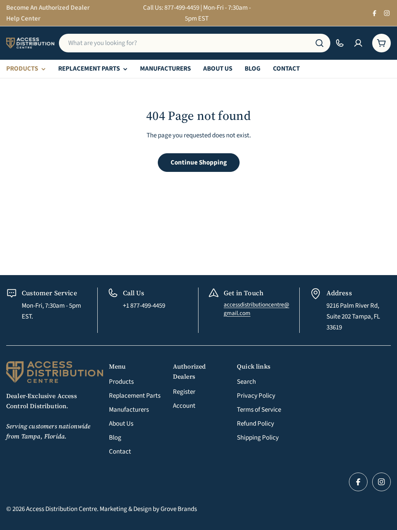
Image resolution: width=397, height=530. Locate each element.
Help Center (23, 18)
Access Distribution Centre (61, 509)
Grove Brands (179, 509)
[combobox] (194, 43)
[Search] (319, 43)
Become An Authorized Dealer (48, 7)
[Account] (358, 43)
